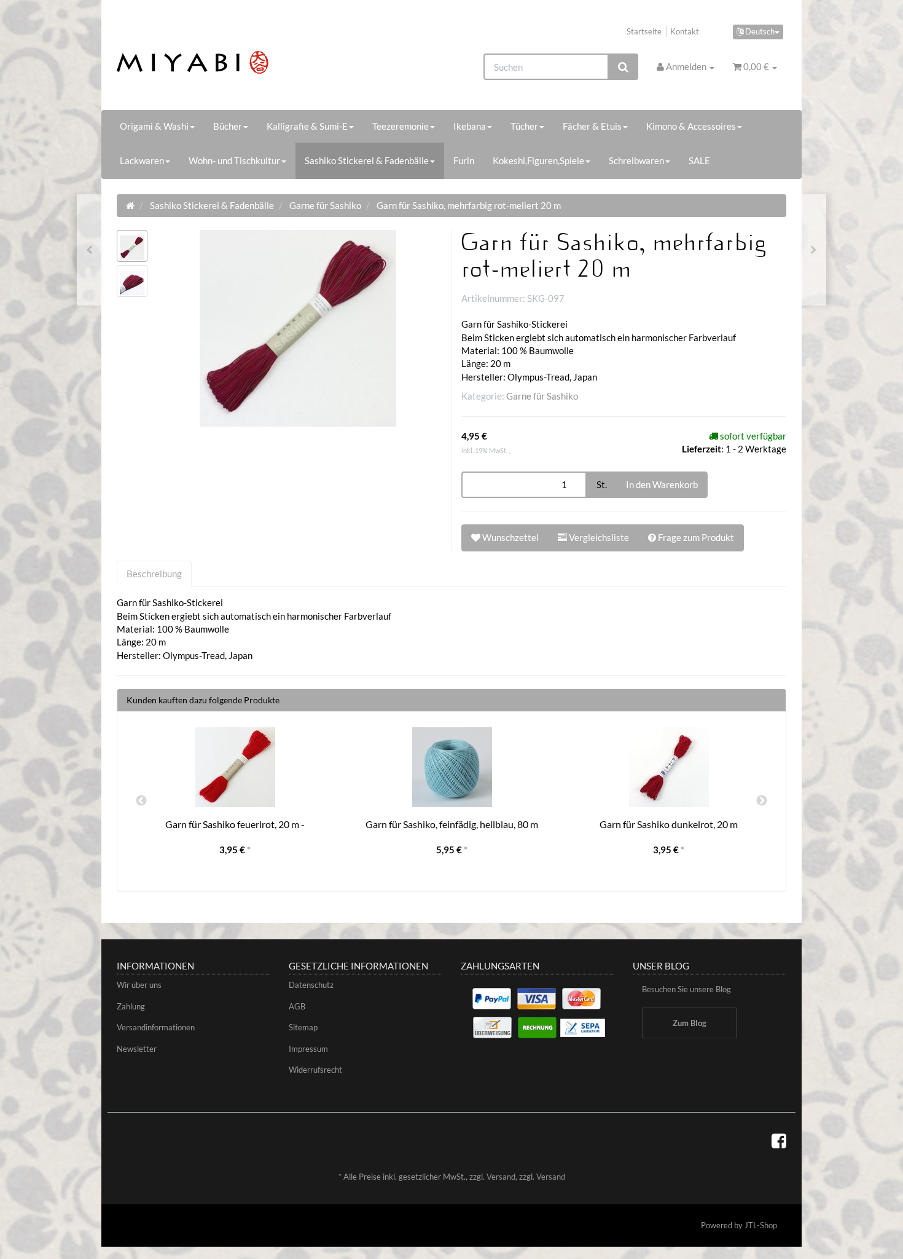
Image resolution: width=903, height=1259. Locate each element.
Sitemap (303, 1027)
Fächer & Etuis (592, 126)
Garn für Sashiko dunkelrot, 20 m (669, 824)
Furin (463, 160)
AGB (297, 1006)
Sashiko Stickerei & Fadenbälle (367, 160)
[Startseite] (130, 205)
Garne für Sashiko (542, 395)
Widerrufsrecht (315, 1070)
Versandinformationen (156, 1027)
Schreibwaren (636, 160)
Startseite (644, 31)
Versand (501, 1177)
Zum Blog (689, 1023)
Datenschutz (311, 985)
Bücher (227, 126)
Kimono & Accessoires (691, 126)
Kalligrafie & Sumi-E (307, 126)
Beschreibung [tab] (154, 573)
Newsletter (137, 1049)
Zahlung (131, 1006)
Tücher (524, 126)
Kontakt (684, 31)
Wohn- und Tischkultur (234, 160)
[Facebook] (779, 1140)
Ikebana (469, 126)
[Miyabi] (222, 62)
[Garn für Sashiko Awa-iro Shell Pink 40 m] (89, 250)
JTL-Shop (761, 1225)
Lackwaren (142, 160)
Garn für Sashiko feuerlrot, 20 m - (235, 824)
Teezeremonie (400, 126)
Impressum (308, 1049)
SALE (699, 160)
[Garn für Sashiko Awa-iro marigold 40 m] (813, 250)
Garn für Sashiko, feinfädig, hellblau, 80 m (452, 824)
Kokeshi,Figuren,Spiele (538, 160)
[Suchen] (623, 67)
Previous (141, 801)
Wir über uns (139, 985)
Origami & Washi (154, 126)
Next (761, 801)
